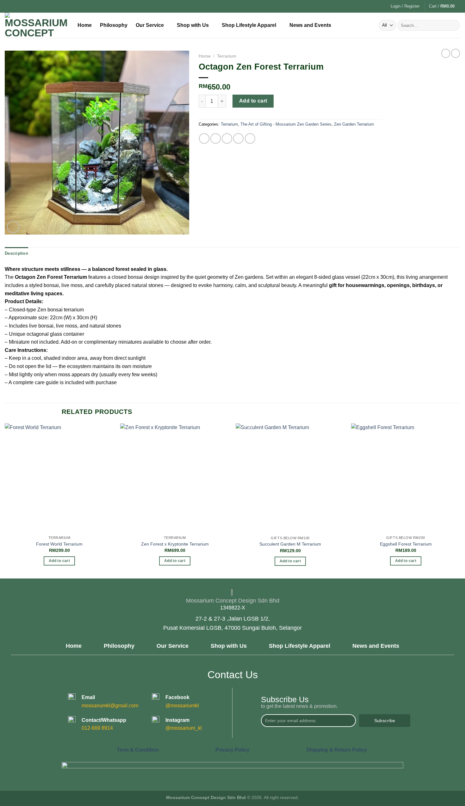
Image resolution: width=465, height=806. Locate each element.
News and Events (310, 25)
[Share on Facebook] (204, 138)
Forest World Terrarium (59, 544)
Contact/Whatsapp (104, 720)
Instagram (177, 720)
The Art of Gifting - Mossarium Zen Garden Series (286, 124)
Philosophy (113, 25)
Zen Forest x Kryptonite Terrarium (175, 544)
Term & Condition (138, 750)
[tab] (16, 253)
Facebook (177, 697)
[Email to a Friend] (227, 138)
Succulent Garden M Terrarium (290, 544)
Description (16, 253)
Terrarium (226, 56)
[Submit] (454, 25)
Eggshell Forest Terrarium (406, 544)
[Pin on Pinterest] (238, 138)
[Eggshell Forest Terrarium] (405, 478)
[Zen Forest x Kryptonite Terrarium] (174, 478)
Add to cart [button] (59, 561)
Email (88, 697)
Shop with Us (193, 25)
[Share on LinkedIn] (250, 138)
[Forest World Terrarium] (59, 478)
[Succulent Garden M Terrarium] (290, 478)
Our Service (150, 25)
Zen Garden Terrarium (354, 124)
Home (85, 25)
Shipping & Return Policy (336, 750)
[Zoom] (13, 227)
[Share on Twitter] (215, 138)
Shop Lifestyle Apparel (249, 25)
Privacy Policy (232, 750)
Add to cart (253, 100)
